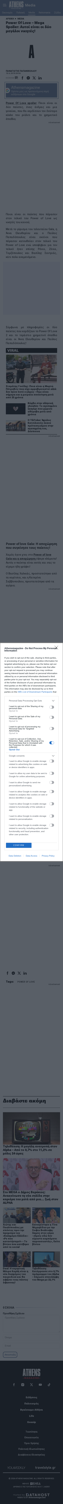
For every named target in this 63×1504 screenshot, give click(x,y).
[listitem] (31, 700)
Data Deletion (15, 856)
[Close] (57, 648)
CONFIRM (18, 845)
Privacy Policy (48, 856)
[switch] (51, 707)
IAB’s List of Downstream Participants (35, 692)
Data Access (31, 856)
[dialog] (31, 752)
